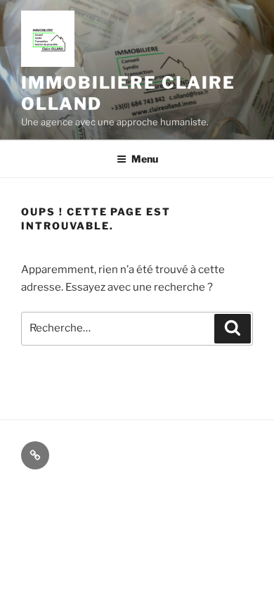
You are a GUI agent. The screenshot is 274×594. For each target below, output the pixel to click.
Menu (144, 159)
